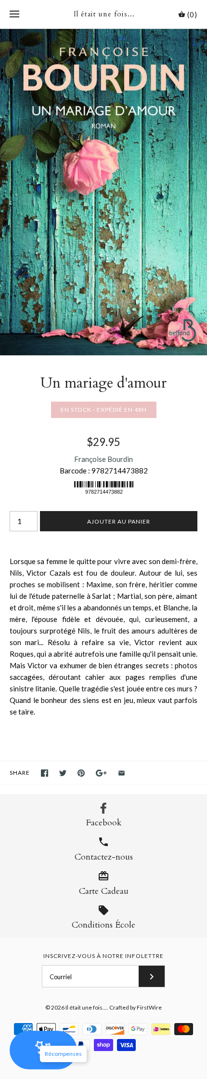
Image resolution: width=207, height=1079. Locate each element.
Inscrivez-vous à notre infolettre (103, 955)
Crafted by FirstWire (135, 1007)
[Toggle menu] (14, 14)
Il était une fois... (86, 1007)
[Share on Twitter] (62, 773)
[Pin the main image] (81, 773)
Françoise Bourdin (103, 459)
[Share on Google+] (101, 773)
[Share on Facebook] (44, 773)
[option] (103, 192)
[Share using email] (121, 773)
